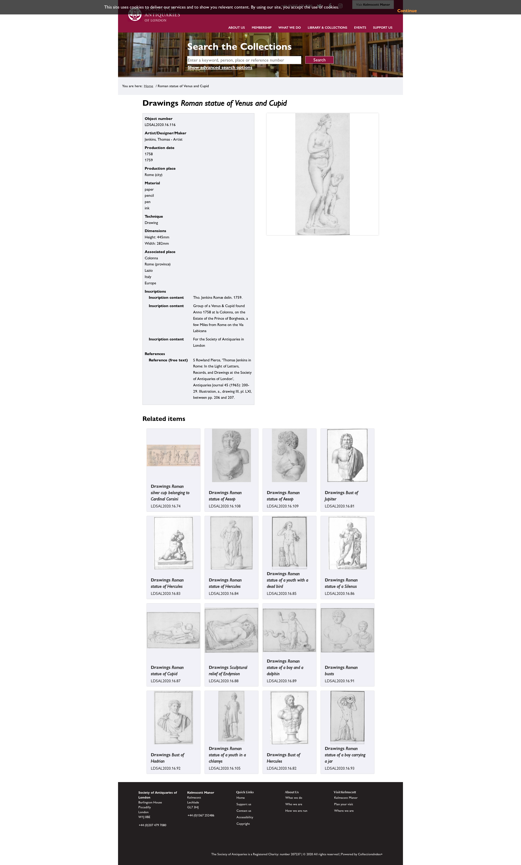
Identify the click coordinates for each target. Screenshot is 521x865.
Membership (261, 27)
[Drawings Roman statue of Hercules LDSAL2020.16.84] (205, 572)
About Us (236, 27)
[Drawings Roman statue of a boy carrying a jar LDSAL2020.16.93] (321, 747)
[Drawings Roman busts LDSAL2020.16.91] (321, 660)
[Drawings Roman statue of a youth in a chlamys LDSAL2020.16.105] (205, 747)
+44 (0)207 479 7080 (152, 825)
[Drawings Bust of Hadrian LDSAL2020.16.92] (147, 747)
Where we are (344, 811)
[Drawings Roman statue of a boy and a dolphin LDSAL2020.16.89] (263, 660)
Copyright (243, 824)
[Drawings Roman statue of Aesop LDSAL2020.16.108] (205, 485)
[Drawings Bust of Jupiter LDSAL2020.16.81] (321, 485)
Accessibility (244, 817)
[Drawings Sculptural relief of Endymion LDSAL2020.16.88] (205, 660)
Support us (243, 804)
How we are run (296, 811)
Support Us (382, 27)
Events (360, 27)
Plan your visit (343, 804)
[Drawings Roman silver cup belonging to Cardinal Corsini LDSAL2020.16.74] (147, 485)
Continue (407, 10)
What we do (289, 27)
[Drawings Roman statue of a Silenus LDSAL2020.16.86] (321, 572)
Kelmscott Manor (346, 798)
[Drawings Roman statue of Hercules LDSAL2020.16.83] (147, 572)
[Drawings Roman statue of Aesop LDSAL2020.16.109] (263, 485)
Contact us (243, 811)
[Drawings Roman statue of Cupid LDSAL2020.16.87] (147, 660)
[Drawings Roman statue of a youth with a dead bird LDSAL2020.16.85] (263, 572)
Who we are (293, 804)
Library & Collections (327, 27)
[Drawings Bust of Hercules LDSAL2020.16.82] (263, 747)
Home (148, 86)
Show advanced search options (220, 67)
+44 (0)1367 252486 (201, 815)
